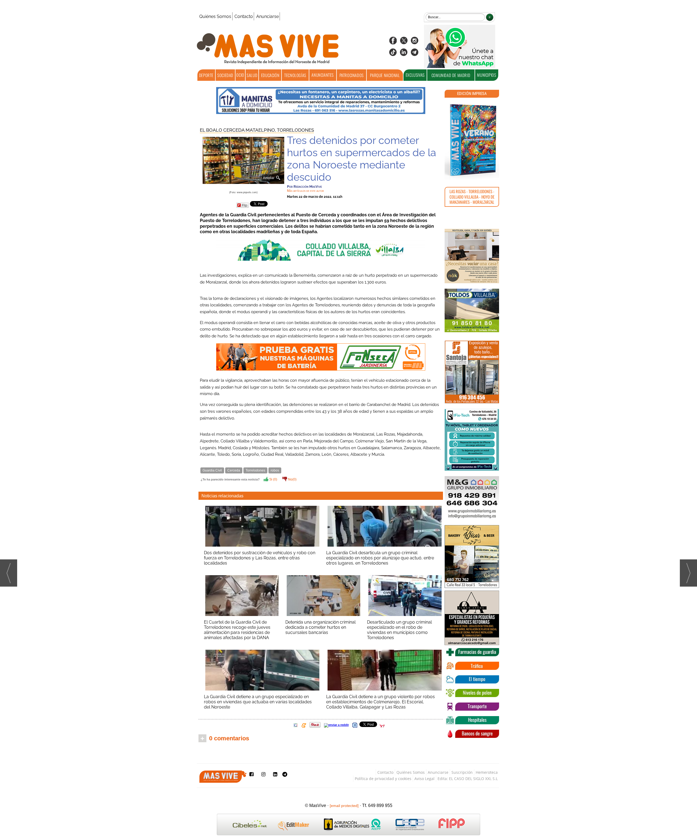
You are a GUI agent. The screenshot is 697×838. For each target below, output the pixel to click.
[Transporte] (472, 706)
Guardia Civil (212, 470)
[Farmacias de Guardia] (472, 652)
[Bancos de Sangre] (472, 733)
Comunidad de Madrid (451, 75)
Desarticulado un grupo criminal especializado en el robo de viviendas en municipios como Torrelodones (399, 630)
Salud (252, 75)
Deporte (206, 75)
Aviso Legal (424, 778)
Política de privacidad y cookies (383, 778)
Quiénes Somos (215, 16)
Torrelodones (295, 130)
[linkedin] (404, 54)
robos (275, 470)
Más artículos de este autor (305, 190)
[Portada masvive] (472, 140)
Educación (270, 75)
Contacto (243, 16)
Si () (272, 479)
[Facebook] (393, 42)
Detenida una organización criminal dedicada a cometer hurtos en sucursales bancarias (320, 627)
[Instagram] (415, 42)
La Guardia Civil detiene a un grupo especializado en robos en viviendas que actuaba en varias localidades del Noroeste (258, 702)
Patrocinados (352, 75)
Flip (244, 205)
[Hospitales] (472, 720)
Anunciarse (267, 16)
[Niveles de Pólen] (472, 693)
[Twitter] (404, 42)
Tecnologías (295, 75)
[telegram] (415, 54)
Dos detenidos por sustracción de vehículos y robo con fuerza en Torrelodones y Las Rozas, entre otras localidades (259, 558)
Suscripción (462, 772)
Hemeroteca (487, 772)
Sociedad (225, 75)
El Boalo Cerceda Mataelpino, (238, 130)
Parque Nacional (385, 75)
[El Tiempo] (472, 679)
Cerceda (233, 470)
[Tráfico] (472, 665)
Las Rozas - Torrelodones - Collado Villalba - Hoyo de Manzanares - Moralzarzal (472, 196)
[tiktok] (393, 54)
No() (291, 479)
